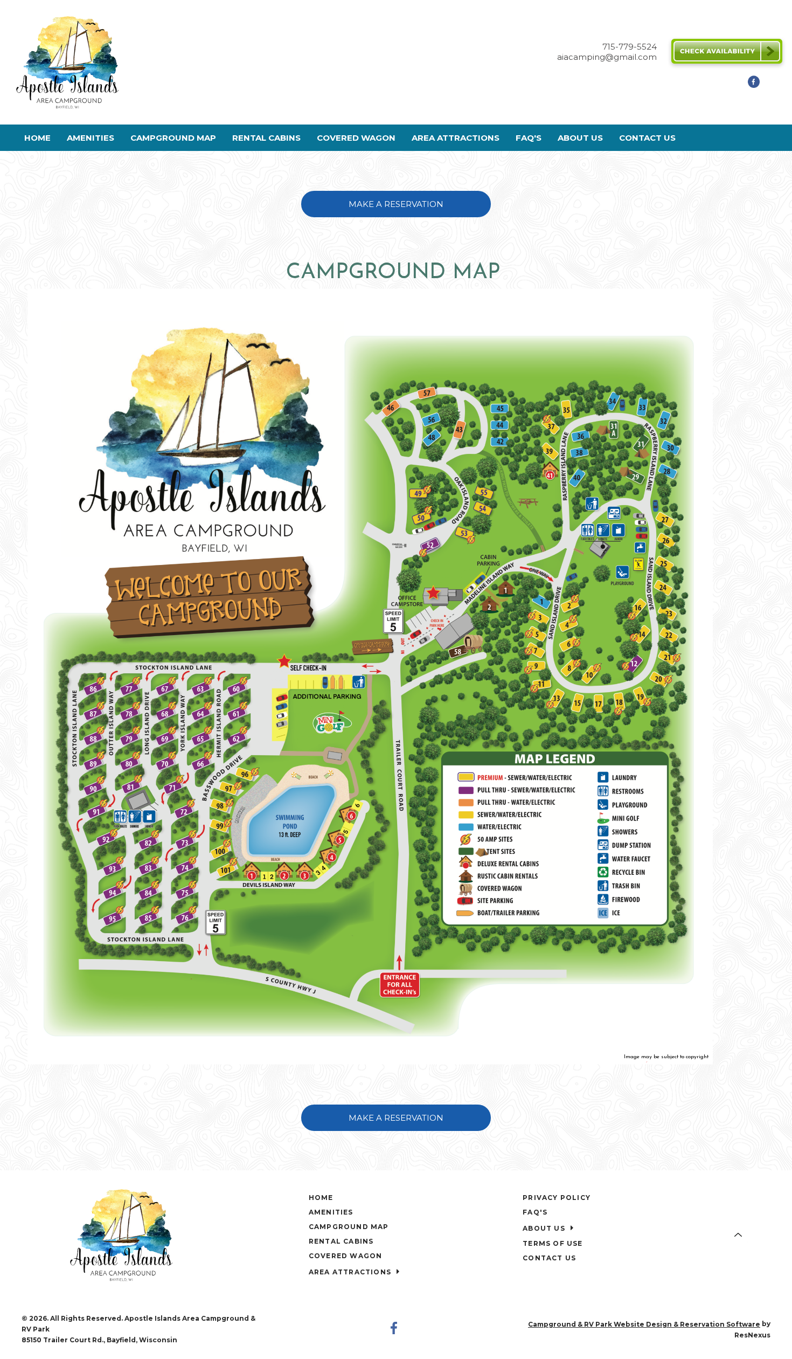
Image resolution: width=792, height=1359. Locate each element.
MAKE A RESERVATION (396, 203)
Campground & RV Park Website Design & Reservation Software (644, 1324)
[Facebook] (754, 85)
